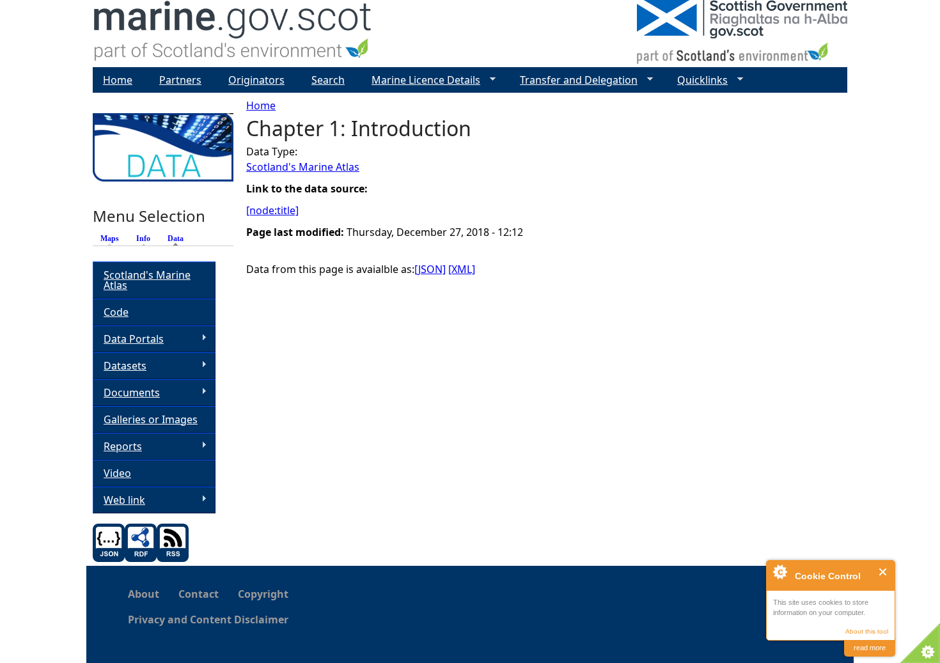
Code (116, 312)
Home (261, 105)
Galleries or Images (151, 419)
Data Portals (128, 339)
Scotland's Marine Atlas (302, 167)
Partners (180, 80)
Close (883, 572)
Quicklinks (697, 80)
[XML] (461, 269)
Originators (256, 80)
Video (117, 473)
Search (328, 80)
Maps (109, 238)
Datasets (119, 366)
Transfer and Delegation (574, 80)
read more (870, 647)
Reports (117, 446)
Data (179, 238)
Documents (126, 393)
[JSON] (430, 269)
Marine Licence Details (420, 80)
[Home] (233, 33)
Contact (198, 594)
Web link (119, 500)
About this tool (866, 631)
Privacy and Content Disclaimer (208, 619)
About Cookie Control (779, 571)
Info (143, 238)
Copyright (263, 594)
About (143, 594)
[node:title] (272, 210)
